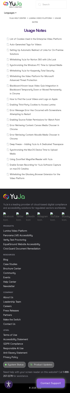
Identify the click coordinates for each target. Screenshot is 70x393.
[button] (8, 383)
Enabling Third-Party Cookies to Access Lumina (33, 105)
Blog (5, 260)
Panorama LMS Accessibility (18, 235)
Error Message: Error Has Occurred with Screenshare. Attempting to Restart (35, 112)
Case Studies (10, 264)
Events (6, 277)
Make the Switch (12, 320)
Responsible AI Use (13, 348)
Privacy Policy (10, 357)
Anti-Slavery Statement (15, 353)
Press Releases (11, 311)
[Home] (12, 7)
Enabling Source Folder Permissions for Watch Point (35, 120)
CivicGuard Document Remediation (21, 249)
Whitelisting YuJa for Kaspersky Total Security (32, 71)
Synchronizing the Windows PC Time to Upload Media (36, 65)
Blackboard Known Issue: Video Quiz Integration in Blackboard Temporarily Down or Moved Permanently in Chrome (35, 90)
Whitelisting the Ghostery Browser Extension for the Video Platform (35, 176)
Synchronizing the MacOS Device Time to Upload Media (33, 152)
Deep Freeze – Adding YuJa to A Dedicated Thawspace (36, 144)
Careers (7, 306)
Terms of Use (10, 335)
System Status (16, 365)
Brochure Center (12, 269)
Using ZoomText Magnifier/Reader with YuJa (31, 159)
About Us (8, 297)
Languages (9, 13)
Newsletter (9, 286)
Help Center (9, 282)
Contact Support (51, 383)
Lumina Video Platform (40, 18)
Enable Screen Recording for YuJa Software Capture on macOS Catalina (35, 167)
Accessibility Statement (15, 339)
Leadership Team (12, 302)
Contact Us (9, 324)
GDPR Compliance (13, 344)
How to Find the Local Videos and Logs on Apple (33, 99)
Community (9, 273)
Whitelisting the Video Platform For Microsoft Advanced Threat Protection (32, 78)
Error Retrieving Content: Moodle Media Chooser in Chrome (34, 137)
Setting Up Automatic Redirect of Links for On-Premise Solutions (36, 52)
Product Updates (43, 365)
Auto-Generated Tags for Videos (25, 45)
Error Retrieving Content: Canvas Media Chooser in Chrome (34, 127)
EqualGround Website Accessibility (21, 244)
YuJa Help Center (17, 18)
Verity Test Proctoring (14, 240)
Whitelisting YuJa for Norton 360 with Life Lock (33, 60)
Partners (7, 315)
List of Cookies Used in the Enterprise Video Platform (36, 39)
